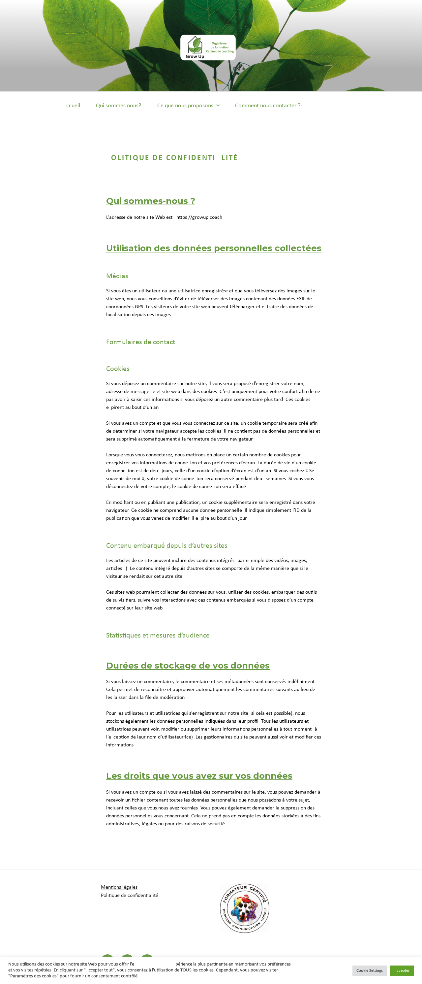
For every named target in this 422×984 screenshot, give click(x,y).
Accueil (71, 106)
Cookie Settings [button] (369, 970)
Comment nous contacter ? (267, 106)
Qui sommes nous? (118, 106)
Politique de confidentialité (129, 895)
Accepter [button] (402, 970)
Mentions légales (119, 887)
